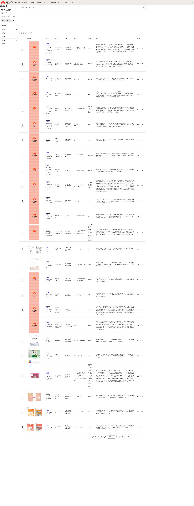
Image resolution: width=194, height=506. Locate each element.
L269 (48, 373)
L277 (48, 247)
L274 (48, 292)
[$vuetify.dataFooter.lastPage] (143, 437)
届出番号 (4, 25)
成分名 (3, 40)
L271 (48, 338)
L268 (48, 393)
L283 (48, 153)
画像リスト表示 (27, 33)
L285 (48, 121)
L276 (48, 262)
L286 (48, 106)
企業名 (3, 36)
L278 (48, 230)
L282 (48, 165)
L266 (48, 425)
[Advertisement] (64, 20)
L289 (48, 60)
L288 (48, 76)
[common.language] (192, 2)
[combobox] (111, 437)
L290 (48, 43)
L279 (48, 214)
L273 (48, 307)
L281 (48, 182)
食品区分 (4, 29)
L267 (48, 410)
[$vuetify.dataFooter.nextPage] (140, 437)
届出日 (3, 44)
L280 (48, 198)
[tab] (17, 2)
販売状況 (4, 33)
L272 (48, 322)
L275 (48, 277)
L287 (48, 92)
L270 (48, 353)
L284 (48, 139)
